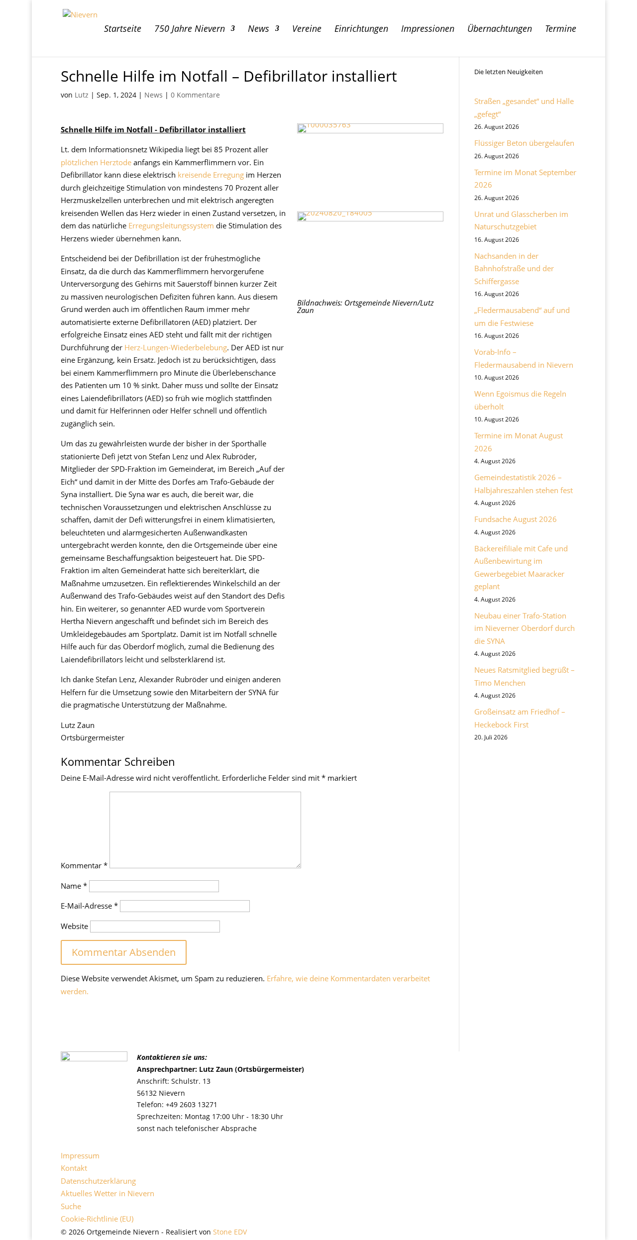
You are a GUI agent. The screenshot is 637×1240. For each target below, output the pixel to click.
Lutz (82, 95)
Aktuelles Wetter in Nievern (107, 1193)
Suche (71, 1206)
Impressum (80, 1155)
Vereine (306, 29)
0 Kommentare (195, 95)
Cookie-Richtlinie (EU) (97, 1219)
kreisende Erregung (211, 175)
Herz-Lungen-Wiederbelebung (175, 347)
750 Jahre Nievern (189, 29)
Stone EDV (230, 1232)
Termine (560, 29)
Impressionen (427, 29)
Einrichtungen (361, 29)
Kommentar (84, 865)
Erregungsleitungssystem (171, 225)
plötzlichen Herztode (96, 162)
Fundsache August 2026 (515, 519)
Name (74, 886)
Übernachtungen (499, 29)
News (258, 29)
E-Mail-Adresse (89, 906)
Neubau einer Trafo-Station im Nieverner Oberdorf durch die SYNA (524, 628)
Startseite (122, 29)
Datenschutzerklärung (98, 1181)
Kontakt (74, 1168)
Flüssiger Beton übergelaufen (524, 143)
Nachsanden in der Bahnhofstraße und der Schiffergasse (514, 268)
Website (74, 926)
